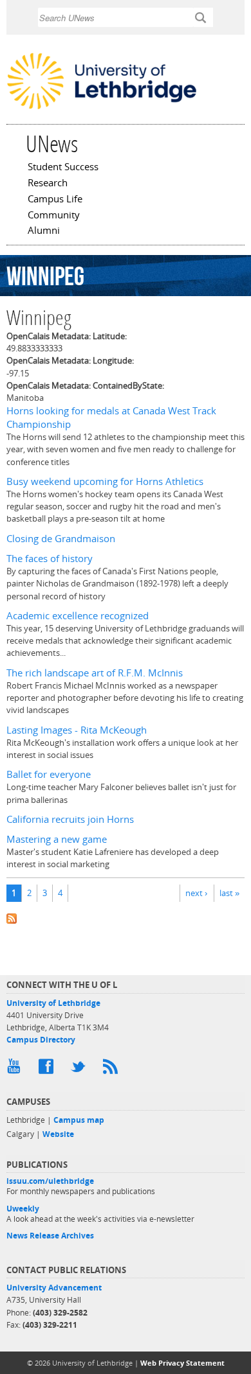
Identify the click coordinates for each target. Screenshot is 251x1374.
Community (54, 216)
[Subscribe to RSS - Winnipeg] (125, 918)
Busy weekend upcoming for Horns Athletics (104, 481)
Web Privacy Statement (182, 1363)
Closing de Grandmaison (60, 538)
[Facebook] (48, 1069)
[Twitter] (80, 1069)
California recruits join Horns (70, 819)
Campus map (78, 1120)
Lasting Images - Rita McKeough (76, 730)
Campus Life (55, 200)
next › (196, 893)
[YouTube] (16, 1069)
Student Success (63, 167)
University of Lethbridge (53, 1003)
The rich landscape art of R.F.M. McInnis (94, 673)
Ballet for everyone (48, 774)
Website (58, 1134)
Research (48, 183)
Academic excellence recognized (77, 615)
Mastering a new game (56, 839)
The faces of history (49, 558)
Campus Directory (40, 1039)
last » (229, 893)
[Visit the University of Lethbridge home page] (101, 108)
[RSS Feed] (112, 1069)
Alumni (44, 231)
